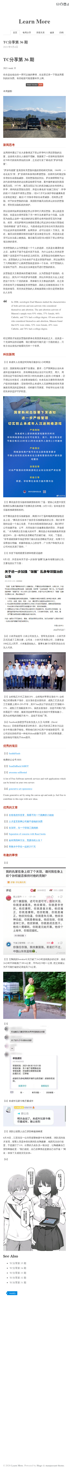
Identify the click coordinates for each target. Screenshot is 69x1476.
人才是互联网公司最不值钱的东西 (26, 821)
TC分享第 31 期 (18, 1282)
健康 (52, 32)
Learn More (34, 21)
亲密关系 (40, 32)
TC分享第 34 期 (18, 1268)
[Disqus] (34, 1338)
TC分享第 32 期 (18, 1277)
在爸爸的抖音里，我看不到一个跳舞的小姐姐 (31, 814)
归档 (61, 32)
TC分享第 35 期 (18, 1263)
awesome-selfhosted (18, 772)
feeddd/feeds (14, 753)
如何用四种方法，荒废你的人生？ (26, 840)
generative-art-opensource (20, 788)
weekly (12, 1293)
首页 (15, 32)
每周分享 (27, 32)
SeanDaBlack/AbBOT (19, 766)
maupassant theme (55, 1465)
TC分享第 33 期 (18, 1272)
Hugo (39, 1465)
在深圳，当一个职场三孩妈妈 (23, 827)
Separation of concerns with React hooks (27, 833)
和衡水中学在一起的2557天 (22, 846)
